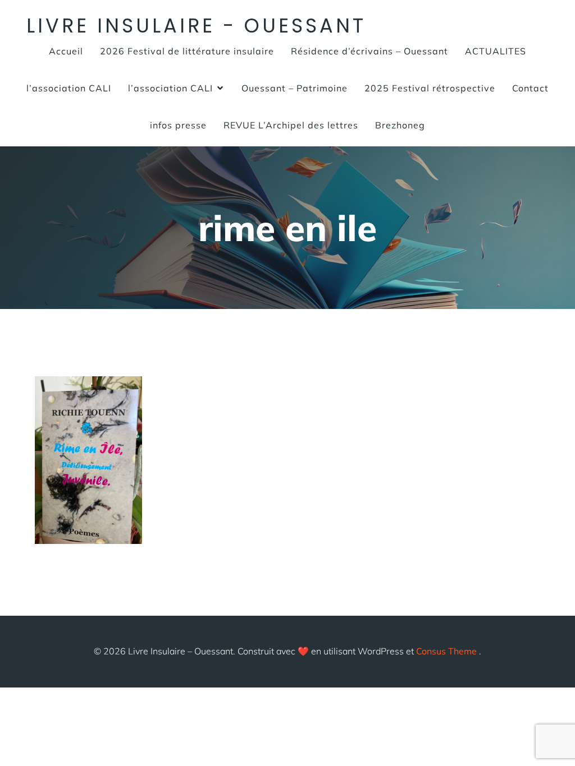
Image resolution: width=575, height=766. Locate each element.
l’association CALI (68, 88)
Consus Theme (446, 651)
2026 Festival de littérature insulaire (187, 51)
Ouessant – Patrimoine (294, 88)
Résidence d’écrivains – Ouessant (369, 51)
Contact (530, 88)
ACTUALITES (495, 51)
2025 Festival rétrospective (429, 88)
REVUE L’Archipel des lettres (290, 125)
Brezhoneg (400, 125)
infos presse (178, 125)
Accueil (66, 51)
